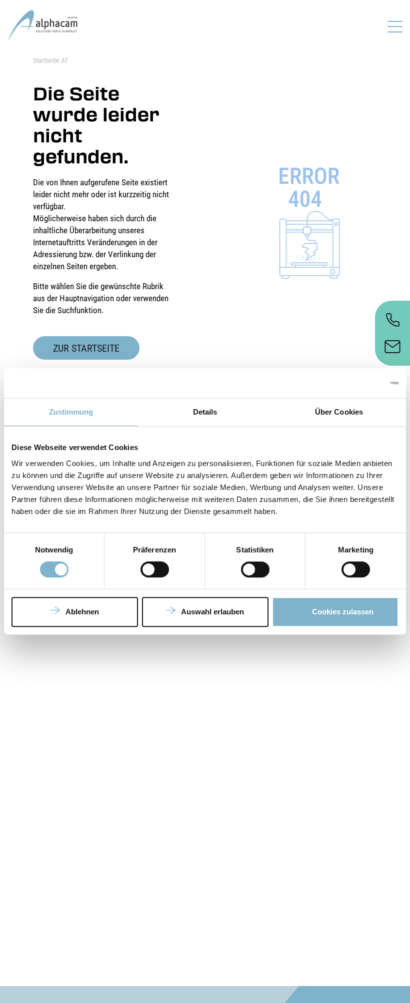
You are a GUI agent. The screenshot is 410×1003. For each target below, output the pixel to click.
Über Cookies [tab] (339, 412)
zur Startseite (86, 348)
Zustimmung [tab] (71, 412)
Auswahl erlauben (212, 611)
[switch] (154, 569)
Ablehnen (82, 611)
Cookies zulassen (343, 611)
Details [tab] (205, 412)
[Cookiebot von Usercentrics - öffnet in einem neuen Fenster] (354, 383)
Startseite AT (50, 60)
